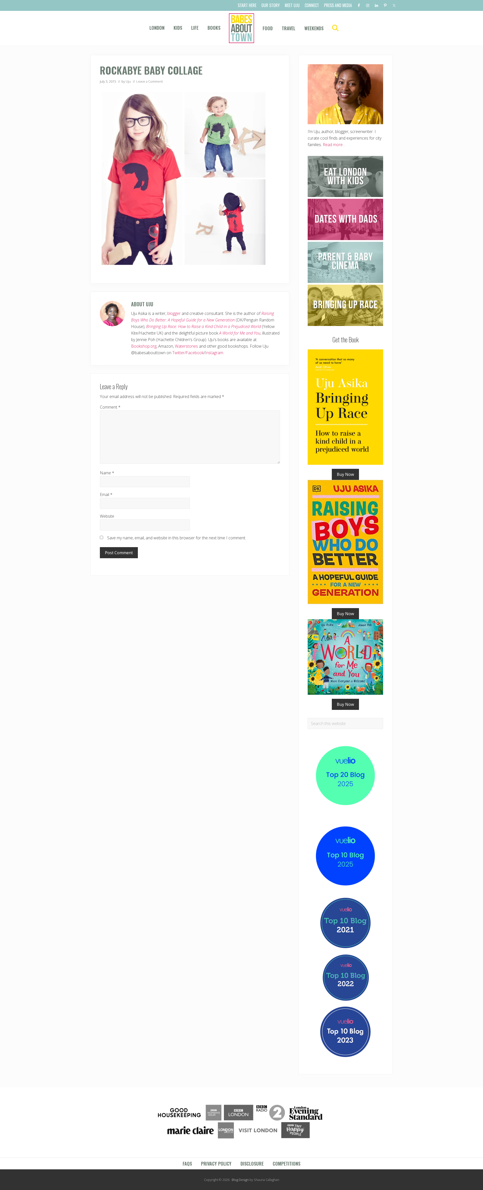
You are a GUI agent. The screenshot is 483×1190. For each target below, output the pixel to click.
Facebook (195, 352)
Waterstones (186, 346)
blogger (174, 313)
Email (106, 494)
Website (107, 516)
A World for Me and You (239, 333)
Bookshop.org (143, 346)
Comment (110, 407)
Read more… (334, 144)
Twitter (178, 352)
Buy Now (345, 474)
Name (107, 473)
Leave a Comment (149, 81)
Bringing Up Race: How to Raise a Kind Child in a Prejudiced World (203, 326)
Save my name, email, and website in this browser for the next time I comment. (176, 538)
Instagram (214, 352)
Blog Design (240, 1179)
